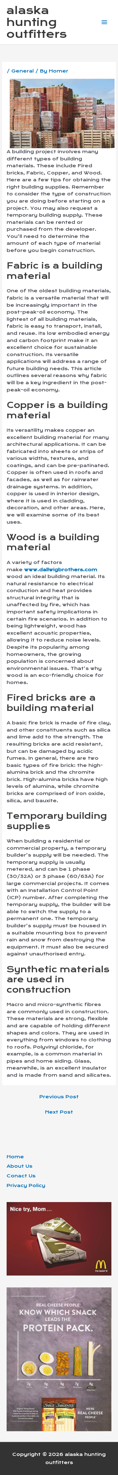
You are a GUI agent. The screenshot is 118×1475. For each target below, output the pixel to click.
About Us (19, 1166)
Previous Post (59, 1097)
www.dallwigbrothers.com (60, 569)
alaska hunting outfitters (36, 22)
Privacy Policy (26, 1185)
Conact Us (21, 1176)
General (22, 71)
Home (15, 1157)
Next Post (59, 1112)
